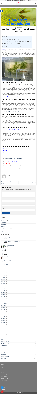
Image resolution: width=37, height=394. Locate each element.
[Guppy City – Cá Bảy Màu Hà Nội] (18, 3)
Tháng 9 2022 (3, 272)
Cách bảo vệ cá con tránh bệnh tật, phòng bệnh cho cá (17, 41)
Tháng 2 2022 (3, 279)
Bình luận (4, 190)
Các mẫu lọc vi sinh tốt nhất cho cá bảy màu (14, 111)
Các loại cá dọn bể (4, 220)
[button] (2, 3)
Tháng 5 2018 (3, 322)
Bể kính (2, 367)
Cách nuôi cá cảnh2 (4, 224)
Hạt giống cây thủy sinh (5, 378)
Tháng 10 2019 (3, 305)
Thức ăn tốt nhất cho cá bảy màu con (13, 45)
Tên (3, 199)
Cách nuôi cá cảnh (18, 27)
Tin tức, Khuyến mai (4, 231)
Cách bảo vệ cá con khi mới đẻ (11, 39)
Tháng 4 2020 (3, 296)
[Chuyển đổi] (35, 350)
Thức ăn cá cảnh (4, 354)
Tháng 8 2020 (3, 294)
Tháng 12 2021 (3, 283)
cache (33, 182)
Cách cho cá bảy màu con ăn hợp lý (12, 43)
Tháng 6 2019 (3, 311)
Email (3, 203)
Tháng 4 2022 (3, 275)
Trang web (3, 208)
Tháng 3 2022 (3, 277)
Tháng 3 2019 (3, 314)
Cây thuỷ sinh (3, 226)
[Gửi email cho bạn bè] (19, 168)
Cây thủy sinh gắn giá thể (5, 341)
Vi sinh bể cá (3, 360)
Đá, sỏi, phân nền (4, 347)
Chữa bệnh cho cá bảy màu (5, 228)
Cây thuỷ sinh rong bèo (5, 343)
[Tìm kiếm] (18, 6)
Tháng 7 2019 (3, 309)
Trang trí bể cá (3, 358)
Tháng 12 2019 (3, 301)
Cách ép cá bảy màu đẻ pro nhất (12, 96)
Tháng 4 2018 (3, 324)
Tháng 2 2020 (3, 298)
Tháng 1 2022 (3, 281)
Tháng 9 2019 (3, 307)
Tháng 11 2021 (3, 285)
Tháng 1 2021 (3, 288)
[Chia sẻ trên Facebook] (17, 168)
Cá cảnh (2, 339)
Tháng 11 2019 (3, 303)
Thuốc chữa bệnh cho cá (5, 356)
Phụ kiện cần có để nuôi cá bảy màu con (14, 46)
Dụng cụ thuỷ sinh (4, 345)
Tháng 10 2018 (3, 316)
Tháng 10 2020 (3, 290)
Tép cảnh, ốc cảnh (4, 352)
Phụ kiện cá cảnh (4, 380)
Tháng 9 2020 (3, 292)
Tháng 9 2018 (3, 318)
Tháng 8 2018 (3, 320)
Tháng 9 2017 (3, 327)
